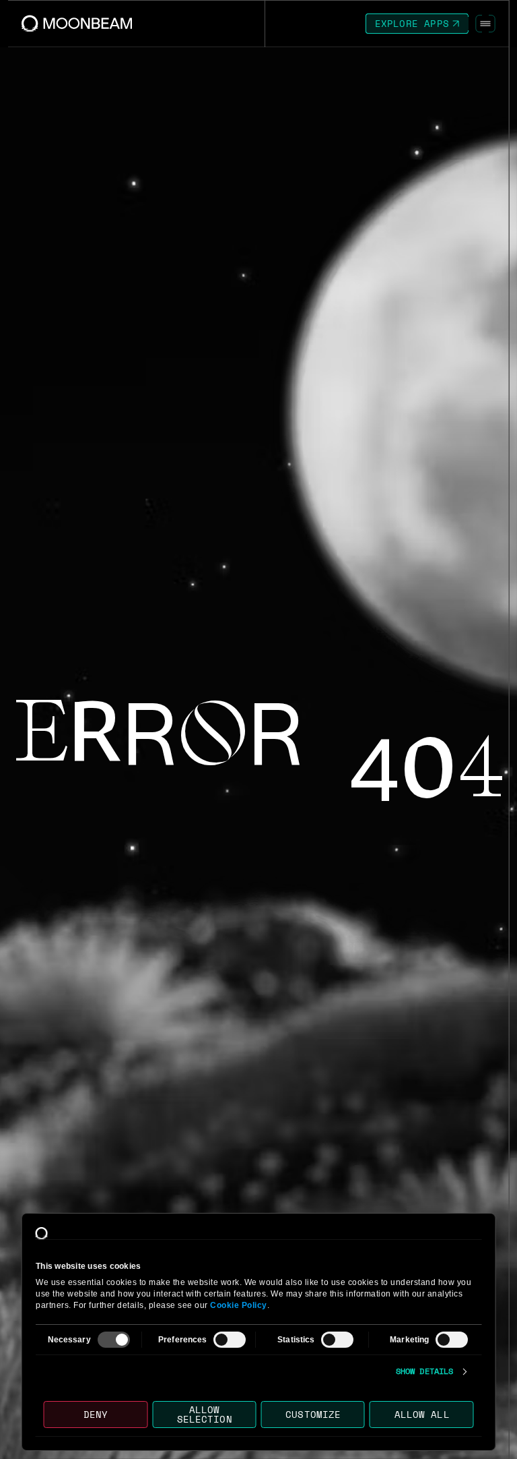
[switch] (229, 1340)
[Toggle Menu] (485, 23)
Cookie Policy (238, 1305)
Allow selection (204, 1414)
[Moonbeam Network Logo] (77, 23)
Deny (95, 1414)
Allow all (421, 1414)
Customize (313, 1414)
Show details (424, 1371)
